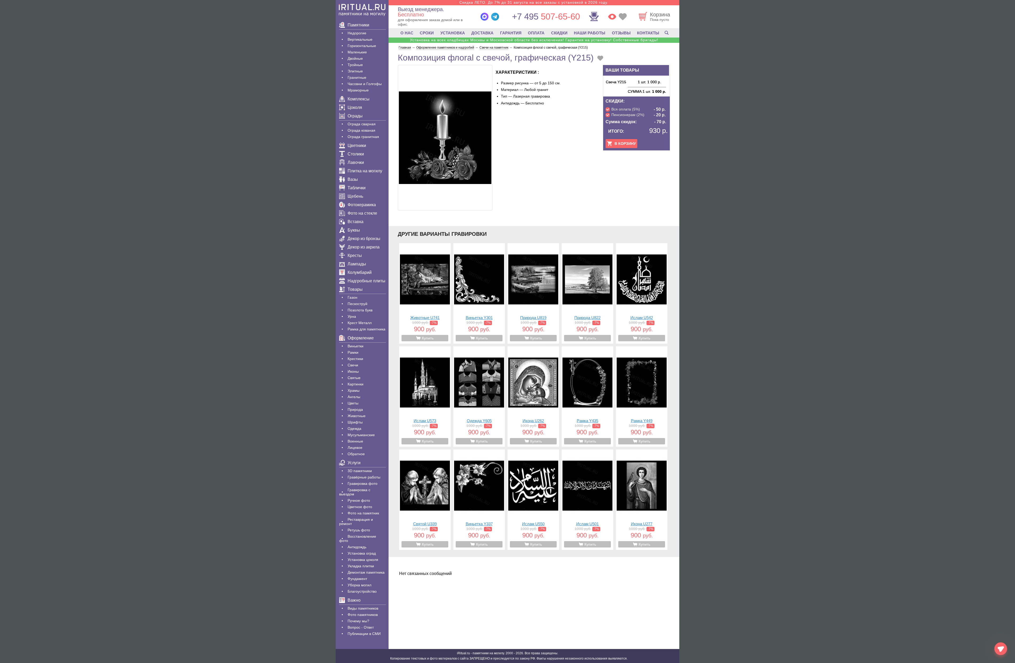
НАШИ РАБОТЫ (589, 33)
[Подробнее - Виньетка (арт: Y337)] (479, 499)
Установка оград (362, 553)
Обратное (356, 454)
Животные (357, 416)
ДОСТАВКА (482, 33)
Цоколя (355, 107)
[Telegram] (495, 17)
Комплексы (359, 99)
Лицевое (355, 447)
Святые (354, 378)
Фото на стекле (362, 213)
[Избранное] (623, 17)
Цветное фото (360, 507)
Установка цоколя (363, 560)
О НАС (406, 33)
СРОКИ (427, 33)
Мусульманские (361, 435)
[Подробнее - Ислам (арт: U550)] (533, 499)
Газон (352, 297)
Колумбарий (360, 272)
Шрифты (355, 422)
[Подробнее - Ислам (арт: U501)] (587, 499)
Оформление (361, 338)
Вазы (353, 179)
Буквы (354, 230)
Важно (354, 600)
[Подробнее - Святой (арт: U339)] (425, 499)
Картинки (355, 384)
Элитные (355, 71)
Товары (355, 289)
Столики (356, 154)
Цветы (353, 403)
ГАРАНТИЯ (511, 33)
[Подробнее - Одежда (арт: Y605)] (479, 396)
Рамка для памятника (366, 329)
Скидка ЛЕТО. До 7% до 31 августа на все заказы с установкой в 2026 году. (533, 2)
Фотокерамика (362, 204)
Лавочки (356, 162)
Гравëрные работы (364, 477)
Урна (352, 316)
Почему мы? (358, 621)
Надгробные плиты (366, 281)
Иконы (353, 371)
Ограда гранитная (363, 137)
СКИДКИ (559, 33)
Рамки (353, 352)
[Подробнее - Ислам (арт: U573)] (425, 396)
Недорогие (357, 33)
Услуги (354, 463)
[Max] (484, 17)
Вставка (355, 221)
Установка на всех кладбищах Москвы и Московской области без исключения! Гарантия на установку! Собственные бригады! (534, 40)
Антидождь (357, 547)
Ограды (355, 116)
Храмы (353, 390)
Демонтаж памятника (366, 572)
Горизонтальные (362, 46)
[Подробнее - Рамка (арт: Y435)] (587, 396)
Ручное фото (359, 500)
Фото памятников (363, 615)
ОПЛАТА (536, 33)
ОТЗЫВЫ (621, 33)
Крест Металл (360, 323)
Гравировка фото (362, 483)
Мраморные (358, 90)
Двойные (355, 58)
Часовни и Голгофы (365, 84)
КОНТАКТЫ (648, 33)
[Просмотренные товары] (612, 17)
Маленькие (357, 52)
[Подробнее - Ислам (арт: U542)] (641, 293)
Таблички (357, 188)
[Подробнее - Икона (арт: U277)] (641, 499)
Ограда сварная (362, 124)
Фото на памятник (363, 513)
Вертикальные (360, 39)
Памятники (358, 25)
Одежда (354, 428)
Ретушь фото (359, 530)
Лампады (357, 264)
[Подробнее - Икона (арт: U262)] (533, 396)
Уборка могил (359, 585)
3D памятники (360, 471)
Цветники (357, 145)
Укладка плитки (361, 566)
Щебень (355, 196)
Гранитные (357, 77)
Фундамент (357, 579)
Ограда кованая (361, 130)
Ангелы (354, 397)
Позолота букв (360, 310)
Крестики (355, 359)
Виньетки (355, 346)
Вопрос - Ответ (361, 627)
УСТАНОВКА (452, 33)
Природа (355, 409)
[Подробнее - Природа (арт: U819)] (533, 293)
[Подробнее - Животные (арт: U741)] (425, 293)
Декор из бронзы (364, 238)
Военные (355, 441)
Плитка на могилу (365, 171)
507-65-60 (546, 16)
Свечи (353, 365)
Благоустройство (362, 591)
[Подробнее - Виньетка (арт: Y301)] (479, 293)
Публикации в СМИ (364, 634)
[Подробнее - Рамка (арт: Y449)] (641, 396)
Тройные (355, 65)
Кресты (355, 255)
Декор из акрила (364, 247)
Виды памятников (363, 608)
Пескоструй (357, 304)
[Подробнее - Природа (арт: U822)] (587, 293)
